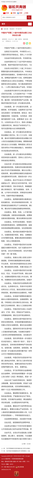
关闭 (29, 443)
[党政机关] (16, 474)
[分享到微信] (27, 43)
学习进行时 (19, 29)
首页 (3, 24)
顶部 (24, 443)
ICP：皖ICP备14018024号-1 (8, 467)
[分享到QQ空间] (30, 43)
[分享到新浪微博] (24, 43)
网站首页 (12, 29)
